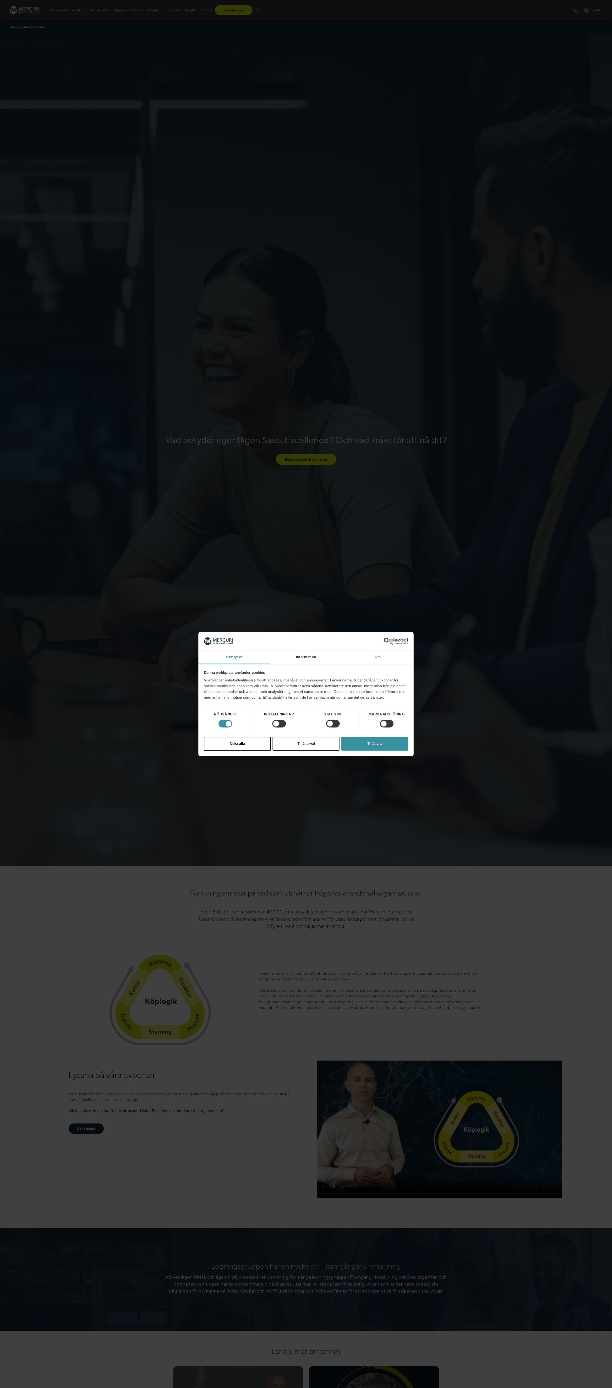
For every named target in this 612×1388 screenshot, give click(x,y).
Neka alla (237, 743)
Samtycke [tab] (234, 657)
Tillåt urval (306, 743)
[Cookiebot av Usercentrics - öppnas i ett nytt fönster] (387, 641)
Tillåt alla (374, 743)
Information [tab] (306, 657)
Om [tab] (378, 657)
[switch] (279, 723)
